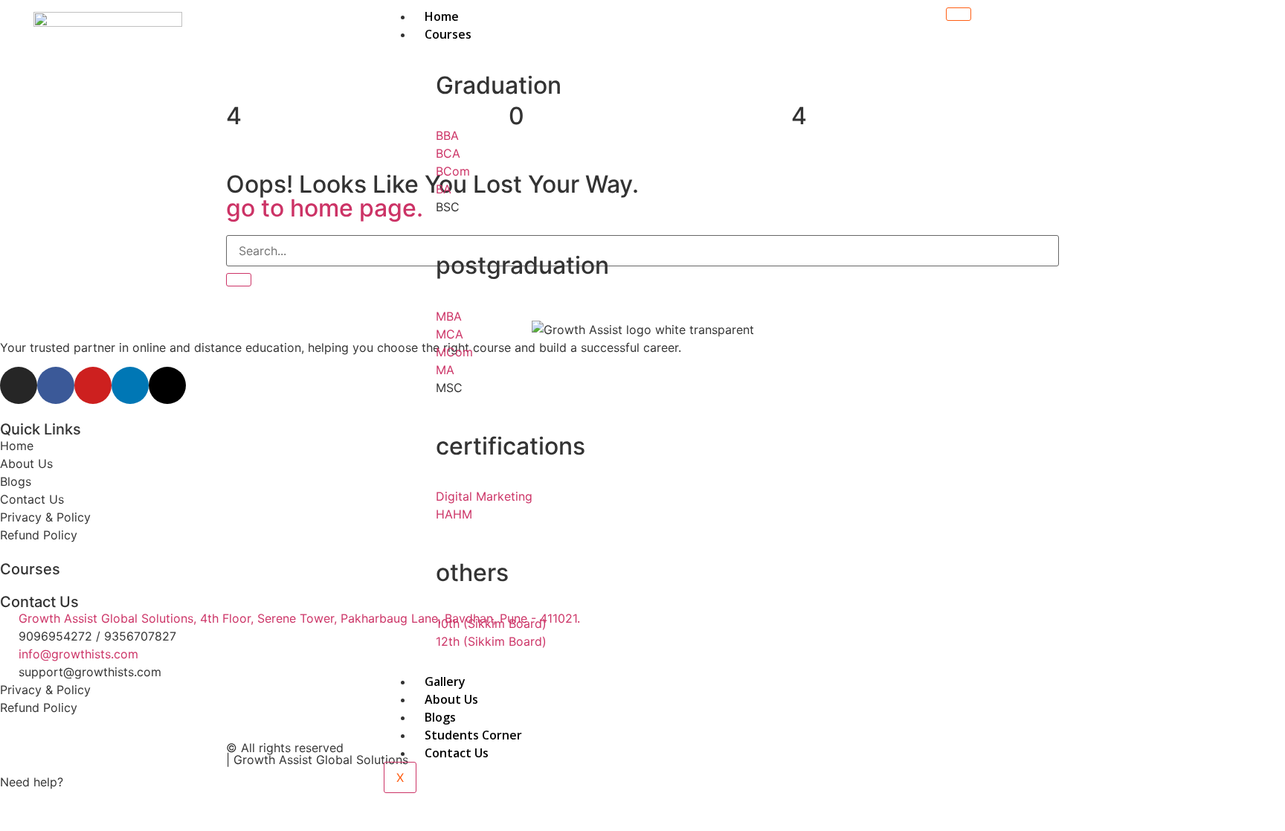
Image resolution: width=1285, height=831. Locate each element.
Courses (448, 34)
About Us (451, 699)
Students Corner (473, 735)
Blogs (440, 717)
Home (442, 16)
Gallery (445, 681)
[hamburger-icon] (958, 14)
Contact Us (457, 753)
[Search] (238, 279)
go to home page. (324, 207)
